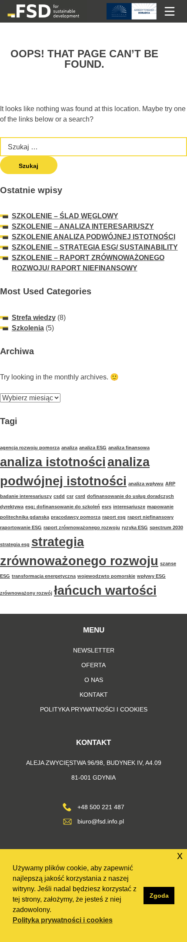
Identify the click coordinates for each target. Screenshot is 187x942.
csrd (80, 496)
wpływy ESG (151, 576)
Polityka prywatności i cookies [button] (63, 920)
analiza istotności (53, 462)
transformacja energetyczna (44, 576)
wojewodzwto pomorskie (106, 576)
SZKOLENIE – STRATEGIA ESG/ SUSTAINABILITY (95, 247)
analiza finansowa (129, 447)
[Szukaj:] (93, 147)
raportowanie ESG (21, 527)
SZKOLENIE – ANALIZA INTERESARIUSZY (83, 226)
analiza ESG (93, 447)
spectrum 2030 (166, 527)
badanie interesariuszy (26, 496)
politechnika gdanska (24, 517)
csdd (59, 496)
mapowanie (160, 506)
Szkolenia (28, 328)
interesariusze (129, 506)
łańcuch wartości (105, 590)
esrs (106, 506)
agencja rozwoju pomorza (30, 447)
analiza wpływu (146, 483)
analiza (69, 447)
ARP (170, 483)
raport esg (114, 517)
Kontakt (94, 695)
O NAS (93, 680)
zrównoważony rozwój (26, 593)
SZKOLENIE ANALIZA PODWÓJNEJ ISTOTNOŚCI (93, 236)
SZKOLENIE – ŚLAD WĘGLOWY (65, 216)
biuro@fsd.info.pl (100, 821)
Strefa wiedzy (34, 317)
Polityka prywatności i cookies (93, 709)
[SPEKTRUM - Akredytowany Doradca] (132, 11)
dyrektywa (11, 506)
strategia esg (15, 544)
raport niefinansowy (150, 517)
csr (70, 496)
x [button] (180, 855)
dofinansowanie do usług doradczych (130, 496)
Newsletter (93, 650)
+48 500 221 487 (100, 807)
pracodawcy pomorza (75, 517)
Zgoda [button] (159, 895)
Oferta (93, 665)
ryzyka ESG (135, 527)
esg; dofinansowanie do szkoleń (62, 506)
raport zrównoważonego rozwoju (81, 527)
